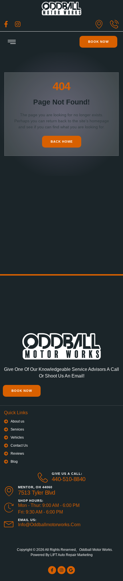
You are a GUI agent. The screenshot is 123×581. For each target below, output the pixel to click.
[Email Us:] (9, 523)
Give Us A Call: (67, 473)
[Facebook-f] (52, 570)
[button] (12, 42)
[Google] (71, 570)
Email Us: (27, 520)
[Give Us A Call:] (43, 477)
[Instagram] (61, 570)
